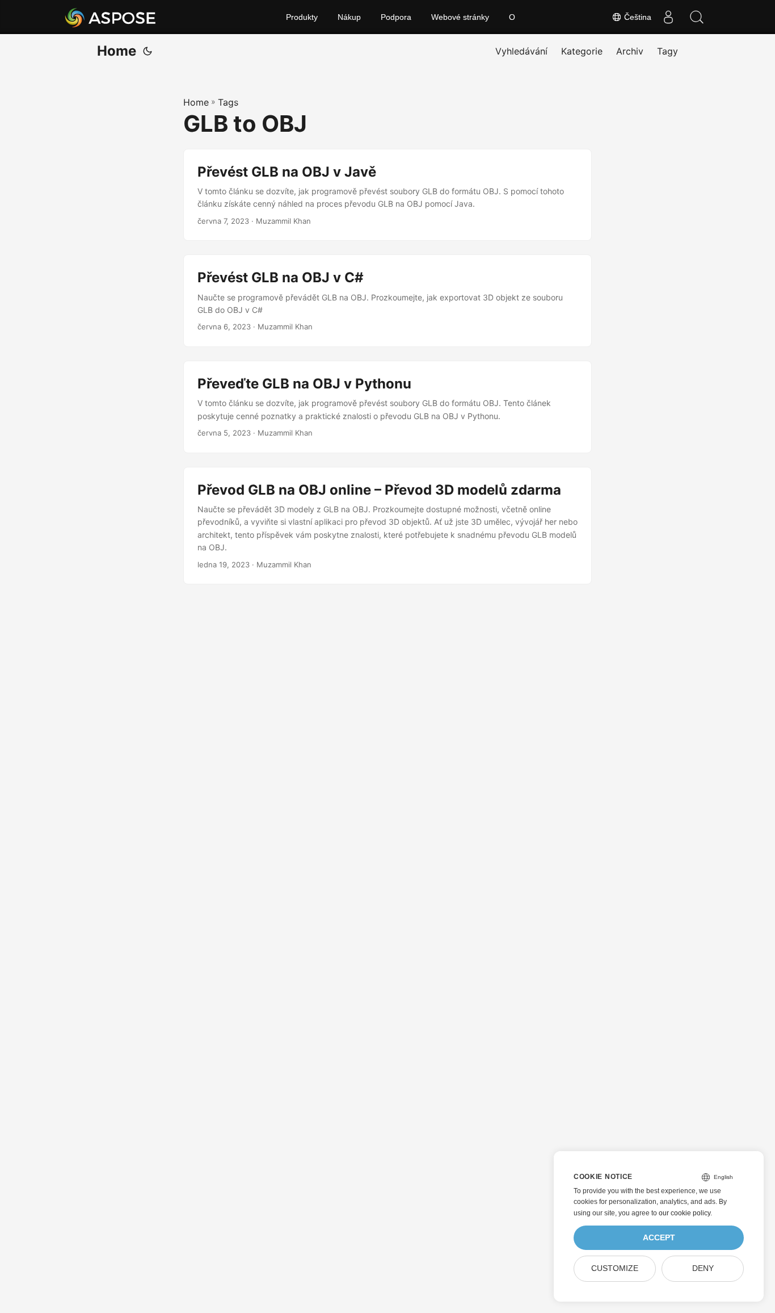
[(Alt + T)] (147, 51)
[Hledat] (697, 17)
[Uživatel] (668, 17)
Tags (228, 102)
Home (116, 51)
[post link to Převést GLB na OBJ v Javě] (387, 195)
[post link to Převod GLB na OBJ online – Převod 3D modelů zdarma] (387, 525)
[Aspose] (111, 17)
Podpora (396, 17)
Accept (659, 1237)
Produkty (302, 17)
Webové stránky (460, 17)
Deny (703, 1268)
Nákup (349, 17)
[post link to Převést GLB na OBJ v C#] (387, 300)
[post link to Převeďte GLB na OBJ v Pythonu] (387, 407)
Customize (614, 1268)
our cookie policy (684, 1213)
